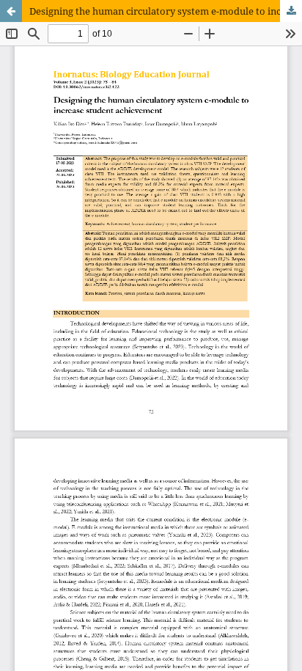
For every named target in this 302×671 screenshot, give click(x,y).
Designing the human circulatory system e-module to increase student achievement (165, 11)
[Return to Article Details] (11, 11)
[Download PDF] (291, 11)
